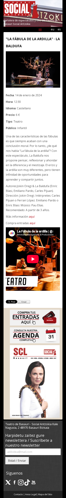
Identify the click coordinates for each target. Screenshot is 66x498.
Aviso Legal (30, 494)
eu (52, 29)
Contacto (18, 494)
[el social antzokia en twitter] (8, 482)
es (59, 29)
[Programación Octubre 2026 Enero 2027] (35, 381)
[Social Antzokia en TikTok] (27, 482)
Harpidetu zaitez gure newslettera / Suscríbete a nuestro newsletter (28, 440)
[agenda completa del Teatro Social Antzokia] (35, 335)
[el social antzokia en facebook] (14, 482)
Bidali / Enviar (17, 461)
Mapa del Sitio (45, 494)
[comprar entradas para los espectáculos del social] (35, 317)
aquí (31, 216)
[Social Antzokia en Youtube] (33, 482)
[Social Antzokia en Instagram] (21, 482)
